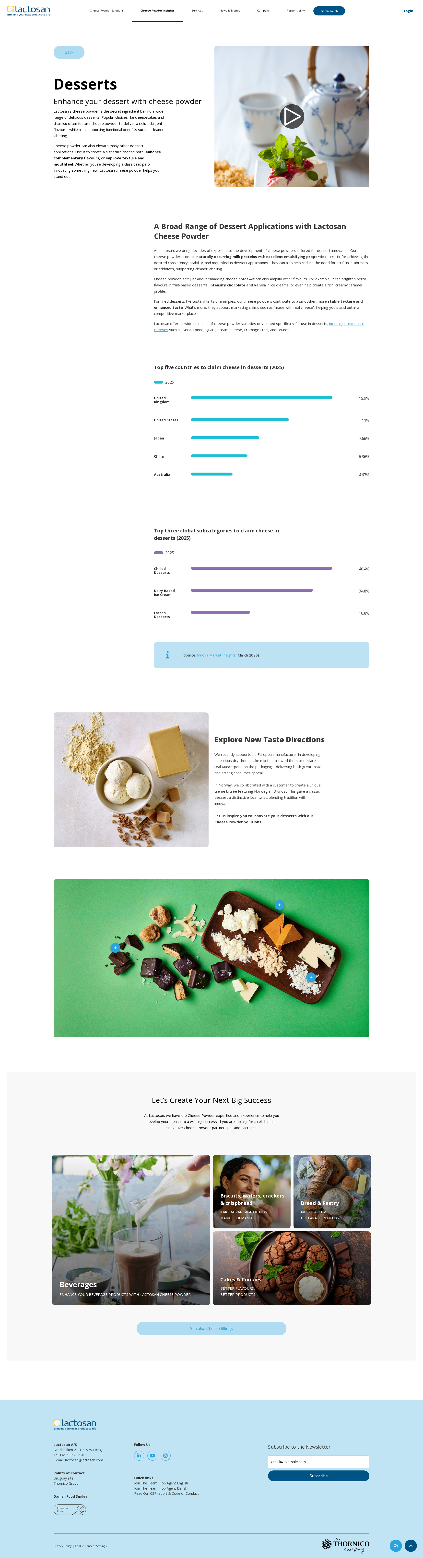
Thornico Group (66, 1483)
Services (197, 10)
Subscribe (319, 1476)
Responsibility (296, 10)
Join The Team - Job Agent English (161, 1483)
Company (263, 10)
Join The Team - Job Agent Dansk (160, 1488)
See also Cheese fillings (211, 1328)
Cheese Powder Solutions (106, 10)
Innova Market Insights (216, 655)
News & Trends (230, 10)
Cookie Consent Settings (90, 1546)
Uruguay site (63, 1478)
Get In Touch (329, 11)
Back (69, 52)
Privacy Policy (63, 1546)
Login (408, 11)
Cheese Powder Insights (158, 10)
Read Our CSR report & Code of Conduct (166, 1493)
